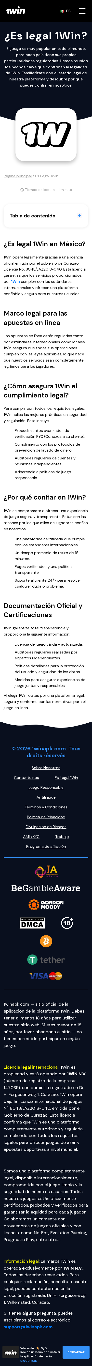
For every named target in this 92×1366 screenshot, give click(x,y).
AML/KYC (31, 836)
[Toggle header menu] (82, 11)
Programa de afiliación (46, 846)
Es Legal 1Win (66, 777)
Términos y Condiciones (46, 807)
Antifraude (46, 797)
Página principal (18, 176)
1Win (15, 281)
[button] (66, 11)
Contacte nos (26, 777)
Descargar (76, 1352)
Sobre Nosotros (46, 767)
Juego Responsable (46, 787)
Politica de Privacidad (46, 817)
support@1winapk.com (28, 1327)
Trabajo (62, 836)
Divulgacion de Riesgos (46, 826)
